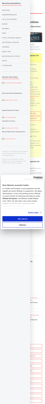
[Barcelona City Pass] (15, 139)
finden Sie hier (10, 155)
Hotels (4, 60)
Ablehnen (22, 225)
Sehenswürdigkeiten (9, 14)
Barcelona (6, 10)
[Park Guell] (15, 117)
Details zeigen (33, 212)
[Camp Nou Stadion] (15, 128)
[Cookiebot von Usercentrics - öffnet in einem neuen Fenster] (33, 177)
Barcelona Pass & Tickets (11, 56)
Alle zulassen (22, 219)
